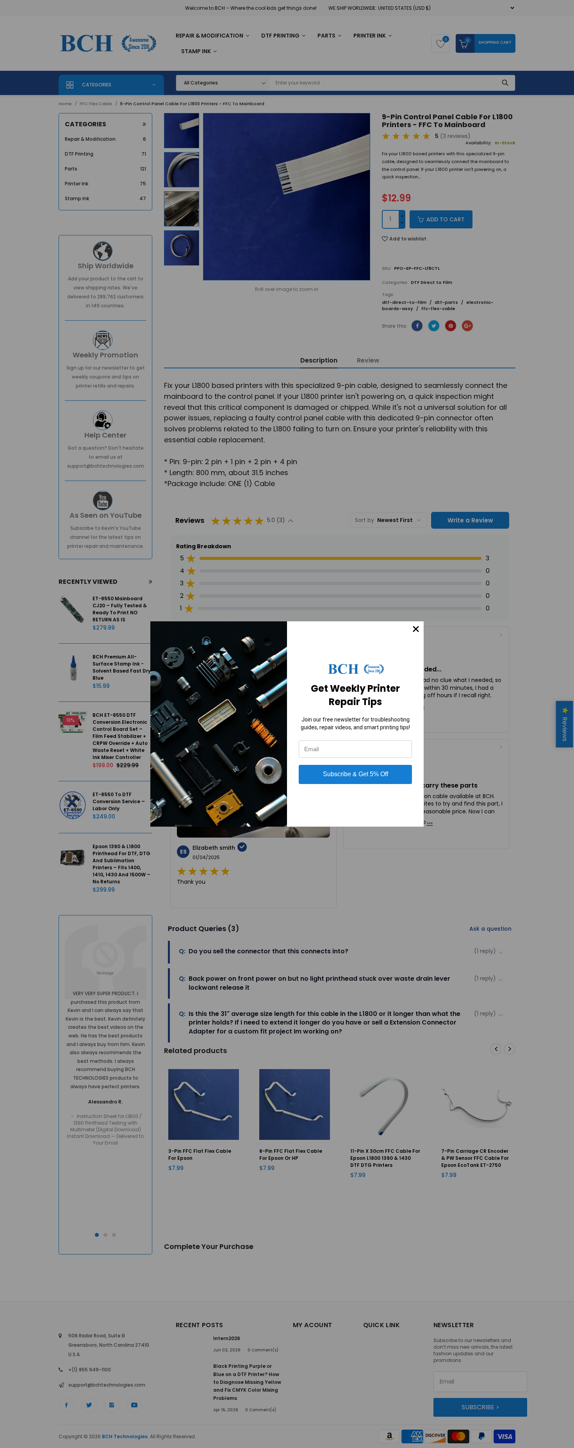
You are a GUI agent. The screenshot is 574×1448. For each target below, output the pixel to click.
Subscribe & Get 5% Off (355, 774)
